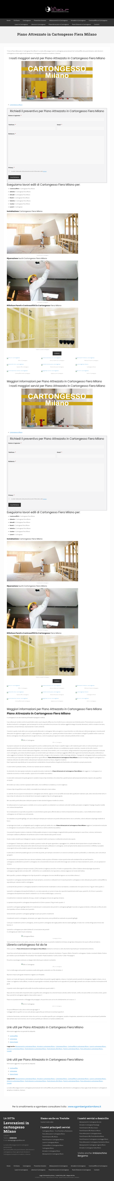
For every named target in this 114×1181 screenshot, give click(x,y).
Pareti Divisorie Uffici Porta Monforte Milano (91, 1136)
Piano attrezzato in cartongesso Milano (91, 1049)
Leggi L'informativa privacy (47, 1175)
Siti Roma (77, 1177)
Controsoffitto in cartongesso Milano (78, 1046)
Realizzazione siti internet (52, 1177)
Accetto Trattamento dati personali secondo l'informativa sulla (29, 171)
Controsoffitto (14, 1036)
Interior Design (14, 1042)
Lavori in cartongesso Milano (98, 1046)
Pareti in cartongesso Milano (71, 1049)
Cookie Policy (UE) (61, 1175)
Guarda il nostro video (47, 1122)
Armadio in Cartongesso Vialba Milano (90, 1148)
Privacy (11, 167)
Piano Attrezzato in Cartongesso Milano (53, 1134)
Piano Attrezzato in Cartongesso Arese (90, 1133)
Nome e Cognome (14, 115)
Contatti (9, 1051)
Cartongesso (13, 1039)
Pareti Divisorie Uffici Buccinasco (88, 1128)
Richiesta (12, 134)
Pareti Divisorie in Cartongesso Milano (53, 1139)
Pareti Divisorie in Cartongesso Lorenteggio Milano (93, 1139)
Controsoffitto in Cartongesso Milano (52, 1145)
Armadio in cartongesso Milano (46, 1046)
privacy (45, 171)
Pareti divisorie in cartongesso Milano (35, 1049)
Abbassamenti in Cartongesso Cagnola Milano (92, 1145)
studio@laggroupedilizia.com (16, 1140)
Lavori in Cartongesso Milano (50, 1142)
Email (59, 125)
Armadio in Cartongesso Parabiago (89, 1125)
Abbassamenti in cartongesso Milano (26, 1046)
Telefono (12, 125)
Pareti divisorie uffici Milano (55, 1049)
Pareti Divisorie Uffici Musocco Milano (89, 1130)
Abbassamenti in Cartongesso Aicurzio (90, 1122)
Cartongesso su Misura (16, 105)
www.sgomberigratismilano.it (84, 1106)
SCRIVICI (57, 353)
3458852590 (13, 1138)
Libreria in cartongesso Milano (15, 1049)
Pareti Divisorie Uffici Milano (50, 1137)
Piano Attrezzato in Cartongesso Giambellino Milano (94, 1142)
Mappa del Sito (71, 1175)
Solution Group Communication (66, 1177)
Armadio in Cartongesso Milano (51, 1151)
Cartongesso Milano (61, 1046)
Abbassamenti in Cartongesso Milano (52, 1154)
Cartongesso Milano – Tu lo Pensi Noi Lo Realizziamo (57, 1131)
